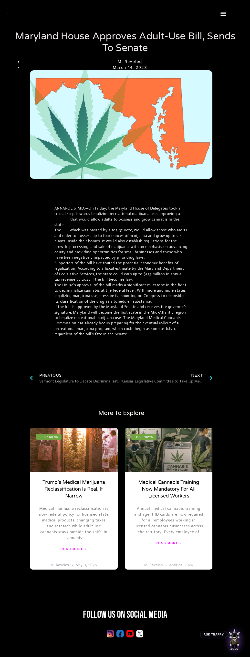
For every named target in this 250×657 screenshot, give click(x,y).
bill (65, 230)
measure (61, 219)
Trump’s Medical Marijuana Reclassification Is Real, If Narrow (73, 489)
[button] (223, 13)
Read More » (74, 549)
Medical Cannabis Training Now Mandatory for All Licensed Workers (168, 489)
